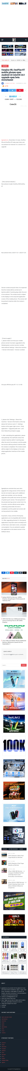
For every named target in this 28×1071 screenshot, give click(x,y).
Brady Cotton (10, 83)
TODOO (3, 1032)
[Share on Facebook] (5, 90)
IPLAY (3, 1030)
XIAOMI (21, 849)
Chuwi (3, 1044)
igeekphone (17, 1069)
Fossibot (4, 1048)
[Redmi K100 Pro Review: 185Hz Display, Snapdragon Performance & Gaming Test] (14, 588)
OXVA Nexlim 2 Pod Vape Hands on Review (16, 864)
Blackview (4, 1046)
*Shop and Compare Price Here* (9, 1003)
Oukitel (3, 1058)
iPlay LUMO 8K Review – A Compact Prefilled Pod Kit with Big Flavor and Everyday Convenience (16, 873)
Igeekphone (4, 140)
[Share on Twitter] (12, 90)
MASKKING (4, 1027)
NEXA (3, 1025)
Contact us (3, 996)
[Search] (26, 39)
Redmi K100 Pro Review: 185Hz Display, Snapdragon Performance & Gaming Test (13, 598)
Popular (5, 849)
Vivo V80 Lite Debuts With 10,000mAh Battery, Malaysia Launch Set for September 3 (14, 642)
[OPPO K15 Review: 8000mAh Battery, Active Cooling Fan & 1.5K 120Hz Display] (14, 610)
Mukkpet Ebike (5, 1060)
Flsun (3, 1052)
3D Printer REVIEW (13, 849)
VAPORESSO (4, 1019)
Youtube (3, 1007)
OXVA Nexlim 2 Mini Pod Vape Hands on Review (15, 856)
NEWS (5, 66)
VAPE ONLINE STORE (7, 1017)
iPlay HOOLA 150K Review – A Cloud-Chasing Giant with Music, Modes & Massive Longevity (17, 885)
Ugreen (3, 1062)
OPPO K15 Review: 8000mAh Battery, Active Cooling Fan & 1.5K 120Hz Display (13, 620)
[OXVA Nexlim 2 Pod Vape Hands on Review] (4, 862)
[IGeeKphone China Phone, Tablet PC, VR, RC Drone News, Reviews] (14, 40)
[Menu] (2, 39)
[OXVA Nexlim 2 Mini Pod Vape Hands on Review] (4, 855)
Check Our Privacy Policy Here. (8, 998)
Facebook (3, 1005)
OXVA (3, 1023)
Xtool (3, 1056)
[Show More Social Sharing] (25, 90)
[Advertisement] (14, 21)
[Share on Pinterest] (19, 90)
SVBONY (4, 1042)
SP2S (3, 1029)
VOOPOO (4, 1021)
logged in (12, 654)
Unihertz (4, 1050)
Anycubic (4, 1054)
